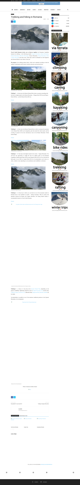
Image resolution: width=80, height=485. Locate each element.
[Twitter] (14, 21)
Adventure (22, 9)
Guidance (53, 9)
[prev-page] (11, 429)
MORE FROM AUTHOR (23, 415)
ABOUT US (16, 0)
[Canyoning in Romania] (43, 422)
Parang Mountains (42, 55)
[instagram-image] (6, 472)
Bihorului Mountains (24, 55)
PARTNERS (38, 0)
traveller (20, 408)
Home (12, 12)
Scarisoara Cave (21, 292)
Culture (39, 9)
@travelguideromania (46, 464)
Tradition (46, 9)
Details (12, 100)
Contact (59, 9)
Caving (34, 9)
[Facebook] (12, 21)
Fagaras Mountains (36, 54)
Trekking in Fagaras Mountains (43, 403)
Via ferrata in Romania (14, 427)
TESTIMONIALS (34, 0)
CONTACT (20, 0)
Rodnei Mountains (15, 55)
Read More (56, 2)
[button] (67, 9)
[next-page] (13, 429)
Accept (41, 3)
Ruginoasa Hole (35, 292)
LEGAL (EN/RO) (43, 0)
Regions (16, 9)
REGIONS (24, 0)
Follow (68, 20)
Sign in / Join (12, 0)
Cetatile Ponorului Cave (38, 290)
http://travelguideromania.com (23, 410)
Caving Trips (26, 427)
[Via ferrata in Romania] (17, 422)
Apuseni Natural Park (35, 288)
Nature (28, 9)
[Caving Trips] (30, 422)
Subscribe (67, 26)
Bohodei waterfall (43, 292)
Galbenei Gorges (14, 292)
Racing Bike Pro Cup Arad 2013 (16, 403)
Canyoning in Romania (40, 427)
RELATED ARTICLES (15, 415)
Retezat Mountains (45, 54)
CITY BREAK (28, 0)
